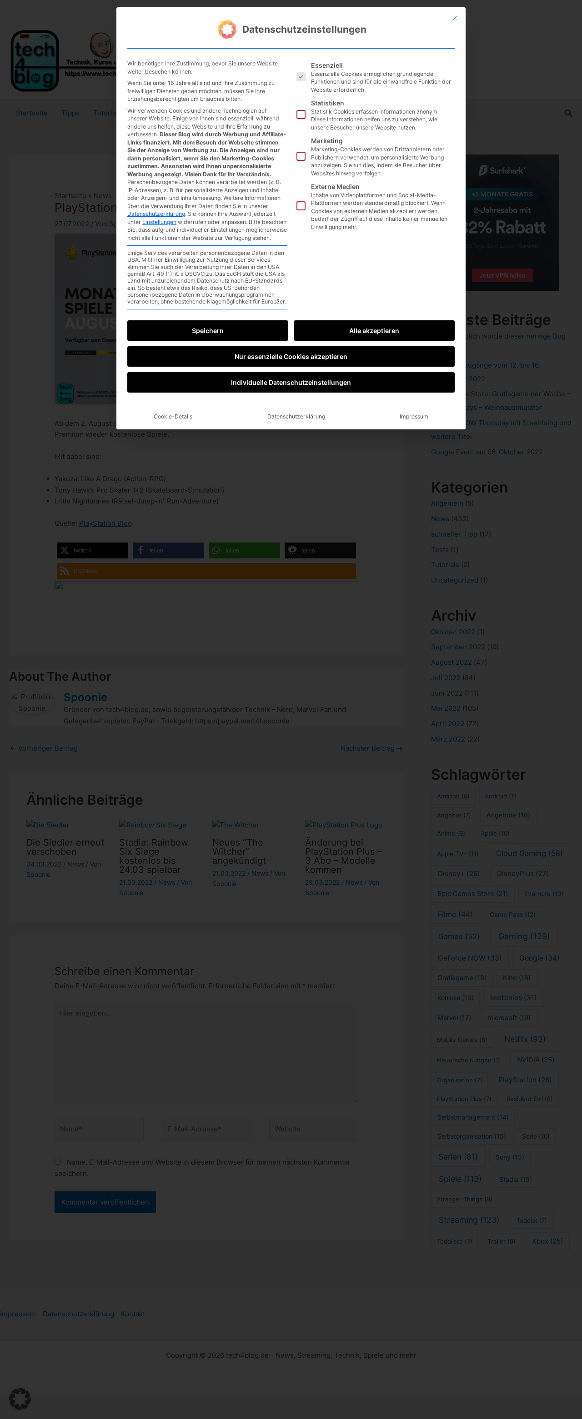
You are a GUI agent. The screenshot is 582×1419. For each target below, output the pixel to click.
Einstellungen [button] (159, 222)
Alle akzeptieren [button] (374, 330)
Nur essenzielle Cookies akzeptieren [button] (291, 356)
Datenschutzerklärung (156, 213)
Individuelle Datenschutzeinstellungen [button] (291, 382)
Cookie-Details (173, 416)
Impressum (414, 416)
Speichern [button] (208, 330)
